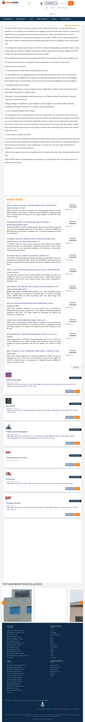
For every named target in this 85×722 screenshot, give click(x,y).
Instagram (56, 709)
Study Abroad (65, 19)
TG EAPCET (53, 647)
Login (54, 14)
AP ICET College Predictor (14, 678)
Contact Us (17, 700)
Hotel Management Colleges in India (17, 655)
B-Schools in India (12, 634)
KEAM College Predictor (14, 684)
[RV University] (8, 401)
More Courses (42, 19)
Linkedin (66, 709)
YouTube (76, 709)
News (51, 675)
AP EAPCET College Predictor (15, 669)
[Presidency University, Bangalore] (8, 426)
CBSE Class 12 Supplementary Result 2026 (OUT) (26, 320)
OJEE (51, 653)
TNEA (52, 651)
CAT (51, 637)
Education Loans (55, 671)
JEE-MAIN (53, 632)
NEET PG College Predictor (14, 690)
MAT (51, 639)
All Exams (53, 657)
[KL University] (8, 474)
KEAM (52, 649)
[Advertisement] (42, 179)
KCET (51, 655)
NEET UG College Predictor (14, 682)
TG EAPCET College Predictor (15, 673)
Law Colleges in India (13, 647)
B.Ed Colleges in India (13, 649)
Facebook (42, 709)
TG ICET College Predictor (14, 680)
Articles (6, 23)
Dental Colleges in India (14, 651)
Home (52, 8)
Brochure (70, 391)
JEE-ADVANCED (55, 634)
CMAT (52, 643)
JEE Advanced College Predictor (16, 665)
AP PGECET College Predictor (15, 686)
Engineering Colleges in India (15, 630)
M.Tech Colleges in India (14, 645)
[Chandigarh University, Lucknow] (8, 452)
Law (31, 19)
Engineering (7, 19)
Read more (69, 209)
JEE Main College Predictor (14, 667)
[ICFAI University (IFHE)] (8, 375)
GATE (51, 630)
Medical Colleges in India (14, 637)
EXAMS (54, 19)
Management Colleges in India (15, 632)
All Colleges (10, 657)
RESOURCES (26, 23)
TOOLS (16, 23)
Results (38, 23)
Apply (77, 391)
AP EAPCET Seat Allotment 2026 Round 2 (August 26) (28, 256)
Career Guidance (51, 23)
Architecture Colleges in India (15, 653)
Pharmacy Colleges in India (14, 639)
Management (21, 19)
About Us (8, 700)
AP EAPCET (53, 645)
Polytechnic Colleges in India (15, 643)
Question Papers (55, 667)
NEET (51, 641)
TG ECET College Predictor (14, 675)
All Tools (9, 692)
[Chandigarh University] (8, 498)
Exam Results (54, 665)
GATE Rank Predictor (13, 688)
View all (76, 367)
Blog (36, 700)
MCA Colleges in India (13, 641)
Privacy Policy (27, 700)
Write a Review (62, 8)
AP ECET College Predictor (14, 671)
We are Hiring (43, 700)
